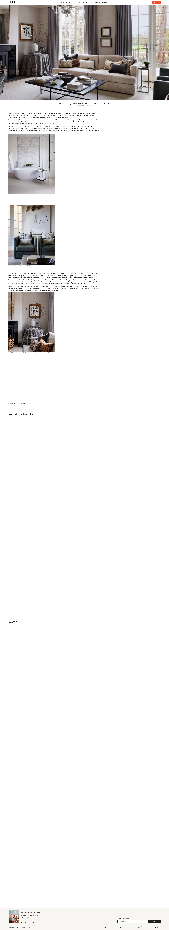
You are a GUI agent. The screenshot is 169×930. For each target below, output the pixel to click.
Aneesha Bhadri (88, 105)
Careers (17, 927)
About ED (23, 927)
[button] (11, 403)
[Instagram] (21, 922)
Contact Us (11, 927)
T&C (29, 927)
